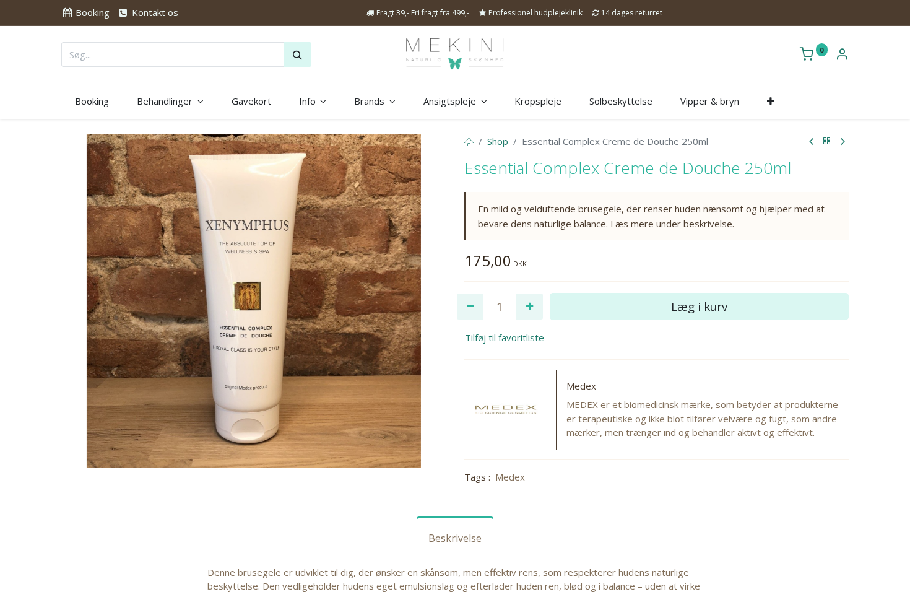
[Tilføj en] (529, 307)
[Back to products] (827, 141)
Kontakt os (153, 12)
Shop (497, 141)
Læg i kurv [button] (699, 306)
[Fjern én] (470, 307)
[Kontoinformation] (842, 55)
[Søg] (297, 54)
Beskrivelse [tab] (455, 538)
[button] (770, 101)
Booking (91, 12)
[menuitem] (92, 101)
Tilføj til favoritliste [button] (504, 337)
